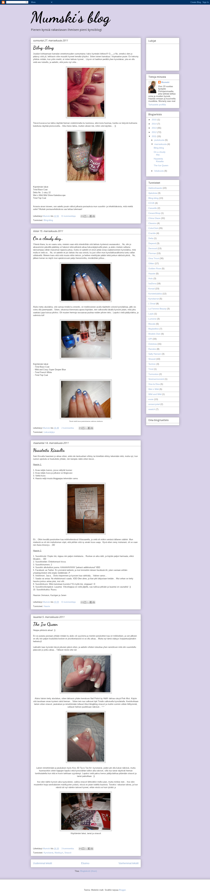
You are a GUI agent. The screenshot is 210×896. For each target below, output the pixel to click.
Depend (152, 243)
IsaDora (152, 283)
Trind (150, 369)
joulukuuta (159, 140)
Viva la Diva (154, 384)
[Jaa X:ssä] (87, 216)
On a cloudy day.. (48, 238)
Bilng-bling (43, 47)
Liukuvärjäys (49, 432)
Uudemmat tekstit (42, 863)
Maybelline (153, 328)
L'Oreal (151, 303)
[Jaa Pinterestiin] (93, 216)
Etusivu (85, 863)
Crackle (152, 233)
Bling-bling (48, 220)
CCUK (151, 203)
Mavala (151, 324)
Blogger (122, 890)
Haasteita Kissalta (49, 450)
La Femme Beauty (157, 308)
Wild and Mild (154, 394)
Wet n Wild (153, 389)
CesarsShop (154, 213)
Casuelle (152, 208)
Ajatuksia (152, 193)
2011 (154, 136)
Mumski (165, 82)
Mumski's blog (70, 17)
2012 (154, 132)
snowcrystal (154, 404)
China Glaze (154, 218)
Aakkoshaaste (155, 188)
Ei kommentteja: (69, 216)
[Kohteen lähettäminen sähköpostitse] (82, 216)
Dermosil (152, 248)
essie (150, 399)
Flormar (152, 253)
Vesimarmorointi (156, 379)
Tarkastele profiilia (157, 104)
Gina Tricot (153, 258)
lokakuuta (159, 171)
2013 (154, 128)
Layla (151, 313)
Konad (151, 288)
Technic (152, 364)
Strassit (67, 853)
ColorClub (153, 228)
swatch (151, 409)
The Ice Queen (45, 624)
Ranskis (152, 349)
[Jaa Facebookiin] (90, 216)
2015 (154, 119)
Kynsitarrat (48, 853)
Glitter (151, 263)
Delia (150, 238)
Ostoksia (152, 344)
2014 (154, 124)
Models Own (154, 334)
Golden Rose (154, 268)
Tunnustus (153, 374)
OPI (150, 339)
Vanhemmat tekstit (129, 863)
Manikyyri (59, 853)
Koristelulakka (155, 293)
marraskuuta (160, 144)
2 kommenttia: (68, 428)
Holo (150, 278)
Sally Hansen (154, 354)
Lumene (152, 319)
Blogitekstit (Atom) (88, 871)
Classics (152, 223)
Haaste (47, 606)
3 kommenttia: (68, 848)
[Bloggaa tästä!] (85, 216)
